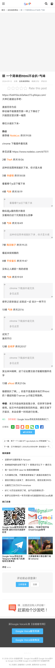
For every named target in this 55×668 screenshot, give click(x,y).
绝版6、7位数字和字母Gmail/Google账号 (38, 528)
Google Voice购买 (31, 658)
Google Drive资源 (29, 661)
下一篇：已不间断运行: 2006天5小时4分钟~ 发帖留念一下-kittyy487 (28, 446)
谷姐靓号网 (27, 3)
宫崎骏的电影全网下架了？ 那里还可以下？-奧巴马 (28, 464)
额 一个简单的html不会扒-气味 (23, 76)
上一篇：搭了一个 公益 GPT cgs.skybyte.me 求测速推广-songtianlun (28, 441)
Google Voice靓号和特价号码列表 (14, 529)
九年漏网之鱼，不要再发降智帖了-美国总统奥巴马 (28, 475)
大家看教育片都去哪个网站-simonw (39, 557)
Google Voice (8, 509)
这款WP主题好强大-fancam (17, 459)
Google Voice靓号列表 (27, 631)
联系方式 (27, 653)
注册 (35, 584)
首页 (3, 10)
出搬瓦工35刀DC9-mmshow (18, 485)
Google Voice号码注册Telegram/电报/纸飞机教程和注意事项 (13, 558)
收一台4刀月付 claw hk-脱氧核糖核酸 (22, 469)
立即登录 (22, 584)
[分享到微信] (32, 427)
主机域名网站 (12, 10)
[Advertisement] (27, 41)
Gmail (31, 509)
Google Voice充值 (15, 661)
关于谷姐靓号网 (43, 661)
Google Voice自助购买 (27, 640)
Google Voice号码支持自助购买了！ (33, 419)
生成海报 (28, 432)
